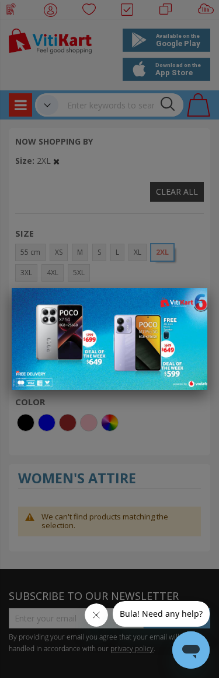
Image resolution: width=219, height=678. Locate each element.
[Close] (190, 303)
